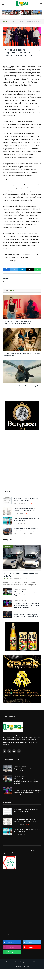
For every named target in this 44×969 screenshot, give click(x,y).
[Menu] (3, 3)
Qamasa (6, 61)
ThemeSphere (33, 962)
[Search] (41, 3)
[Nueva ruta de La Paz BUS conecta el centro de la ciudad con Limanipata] (7, 531)
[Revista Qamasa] (22, 3)
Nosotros (18, 966)
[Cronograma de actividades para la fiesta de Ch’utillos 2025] (7, 521)
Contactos (27, 966)
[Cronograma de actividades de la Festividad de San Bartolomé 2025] (7, 511)
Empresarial (8, 546)
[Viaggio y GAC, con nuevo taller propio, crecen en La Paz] (22, 557)
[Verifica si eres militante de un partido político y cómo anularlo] (7, 500)
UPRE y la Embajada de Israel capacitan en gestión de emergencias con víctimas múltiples (27, 594)
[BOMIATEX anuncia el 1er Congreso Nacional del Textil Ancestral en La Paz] (7, 614)
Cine (40, 61)
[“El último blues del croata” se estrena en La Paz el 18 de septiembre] (22, 339)
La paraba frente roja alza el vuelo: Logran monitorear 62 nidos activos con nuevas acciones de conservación (27, 605)
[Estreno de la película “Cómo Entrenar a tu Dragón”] (22, 371)
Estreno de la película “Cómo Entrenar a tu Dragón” (21, 386)
